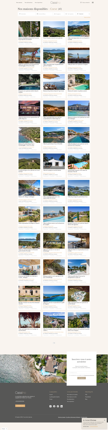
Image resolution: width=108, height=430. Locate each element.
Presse (50, 399)
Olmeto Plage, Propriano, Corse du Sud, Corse (53, 332)
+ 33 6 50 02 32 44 (19, 401)
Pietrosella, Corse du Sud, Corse (25, 120)
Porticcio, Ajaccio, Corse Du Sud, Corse (51, 120)
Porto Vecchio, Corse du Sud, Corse (26, 67)
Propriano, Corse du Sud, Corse (50, 40)
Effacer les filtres (87, 17)
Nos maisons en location (72, 394)
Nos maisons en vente (71, 396)
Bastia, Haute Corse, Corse (49, 173)
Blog (86, 399)
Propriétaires (88, 396)
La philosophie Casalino (54, 396)
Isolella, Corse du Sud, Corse (24, 41)
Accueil (51, 394)
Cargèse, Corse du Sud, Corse (74, 67)
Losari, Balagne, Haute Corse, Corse (75, 120)
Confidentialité (84, 417)
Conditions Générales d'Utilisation (73, 417)
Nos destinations (28, 2)
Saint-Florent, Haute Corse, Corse (75, 226)
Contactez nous (20, 405)
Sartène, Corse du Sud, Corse (24, 93)
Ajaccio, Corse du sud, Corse (49, 305)
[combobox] (4, 429)
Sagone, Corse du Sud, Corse (74, 332)
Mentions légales (61, 417)
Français (3, 428)
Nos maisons (19, 2)
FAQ (86, 394)
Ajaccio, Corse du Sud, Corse (74, 279)
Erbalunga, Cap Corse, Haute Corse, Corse (52, 93)
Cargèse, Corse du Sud (48, 226)
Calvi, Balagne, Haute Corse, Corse (75, 252)
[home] (55, 2)
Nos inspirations (38, 2)
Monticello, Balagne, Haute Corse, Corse (27, 199)
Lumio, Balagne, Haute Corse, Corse (26, 279)
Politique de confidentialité (89, 375)
